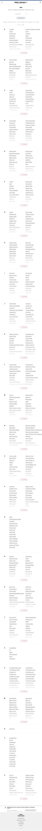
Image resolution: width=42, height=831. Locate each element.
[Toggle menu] (2, 2)
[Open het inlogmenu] (40, 2)
